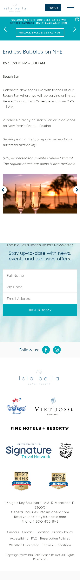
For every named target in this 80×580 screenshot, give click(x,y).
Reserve (53, 7)
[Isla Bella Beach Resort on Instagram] (57, 350)
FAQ (34, 538)
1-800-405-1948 (45, 521)
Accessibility (19, 538)
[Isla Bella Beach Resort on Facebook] (46, 350)
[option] (40, 28)
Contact (28, 532)
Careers (13, 532)
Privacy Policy (62, 532)
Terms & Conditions (56, 545)
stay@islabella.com (51, 516)
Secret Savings (22, 23)
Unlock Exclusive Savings (40, 32)
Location (43, 532)
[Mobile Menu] (70, 8)
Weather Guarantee (24, 545)
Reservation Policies (55, 538)
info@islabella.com (54, 512)
